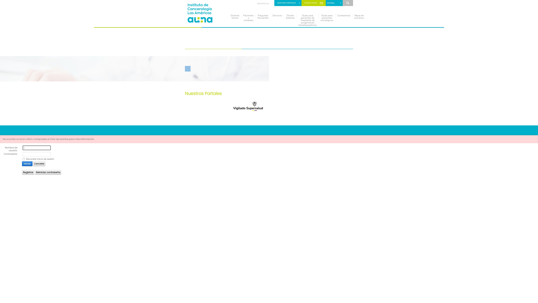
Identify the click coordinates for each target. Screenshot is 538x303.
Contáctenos (310, 3)
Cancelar (39, 163)
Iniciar (27, 163)
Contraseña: (10, 154)
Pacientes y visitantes (248, 18)
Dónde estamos (290, 16)
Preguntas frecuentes (263, 16)
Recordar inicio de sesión (40, 159)
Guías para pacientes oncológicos (327, 18)
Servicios (277, 15)
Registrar (28, 172)
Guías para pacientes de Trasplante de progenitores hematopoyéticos (308, 20)
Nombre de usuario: (11, 149)
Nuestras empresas (286, 3)
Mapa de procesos (359, 16)
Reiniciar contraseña (48, 172)
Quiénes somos (235, 16)
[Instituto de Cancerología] (206, 12)
